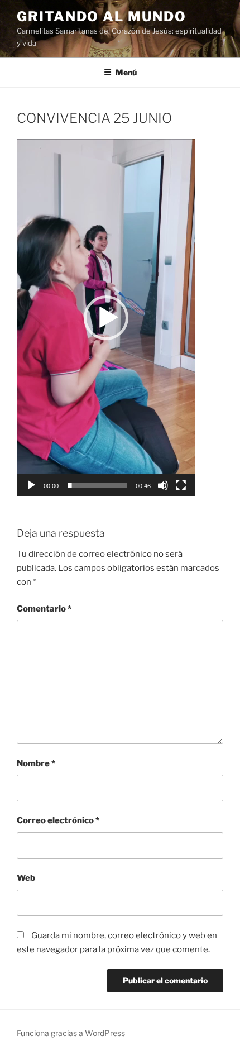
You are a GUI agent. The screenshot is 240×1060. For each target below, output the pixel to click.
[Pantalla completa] (180, 485)
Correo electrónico (58, 820)
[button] (106, 317)
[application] (106, 317)
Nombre (36, 763)
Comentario (44, 609)
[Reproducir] (31, 485)
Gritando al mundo (101, 16)
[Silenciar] (163, 485)
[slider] (97, 485)
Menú (126, 72)
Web (26, 878)
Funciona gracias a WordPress (71, 1033)
